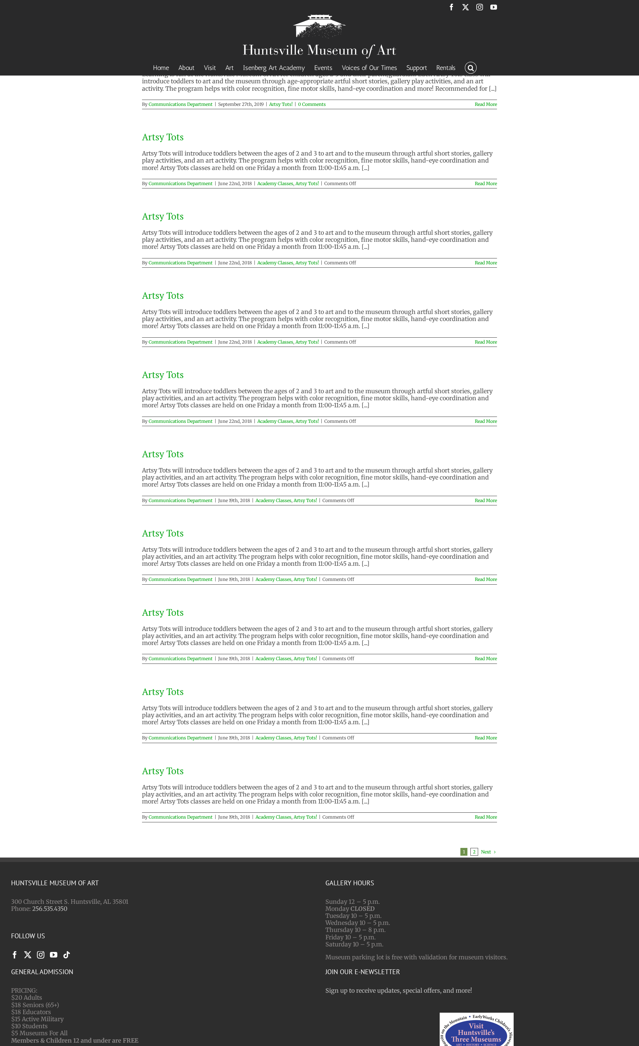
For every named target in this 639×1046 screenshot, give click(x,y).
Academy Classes (275, 183)
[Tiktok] (66, 955)
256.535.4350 (49, 908)
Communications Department (181, 104)
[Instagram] (40, 955)
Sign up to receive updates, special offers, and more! (398, 990)
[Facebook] (14, 955)
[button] (471, 67)
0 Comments (312, 104)
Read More (486, 104)
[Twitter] (27, 955)
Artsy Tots (163, 137)
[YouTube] (53, 955)
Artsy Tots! (281, 104)
